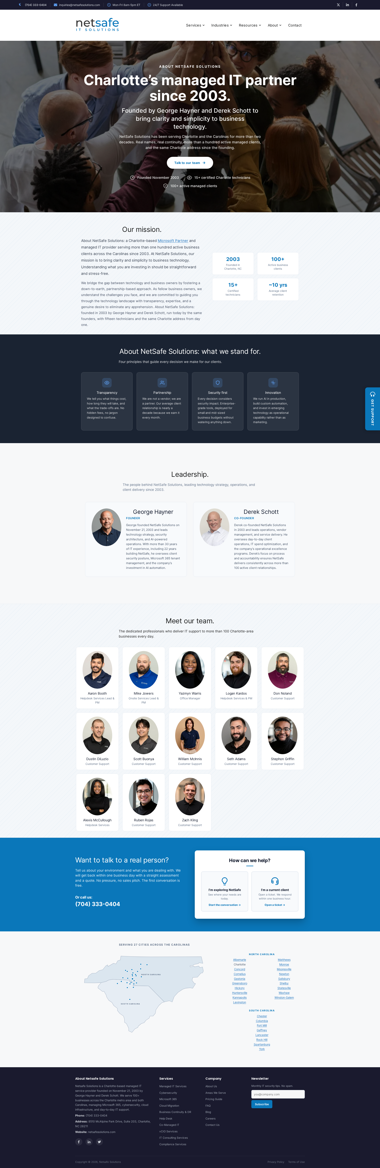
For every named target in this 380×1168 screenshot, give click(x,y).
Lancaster (262, 1035)
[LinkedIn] (89, 1141)
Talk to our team (187, 163)
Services (193, 25)
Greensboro (239, 983)
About (273, 25)
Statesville (284, 988)
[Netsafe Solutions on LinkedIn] (347, 5)
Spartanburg (262, 1044)
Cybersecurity (168, 1092)
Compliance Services (172, 1144)
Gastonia (239, 978)
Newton (284, 974)
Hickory (240, 988)
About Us (211, 1086)
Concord (239, 969)
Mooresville (284, 969)
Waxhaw (284, 992)
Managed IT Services (172, 1086)
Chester (262, 1016)
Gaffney (262, 1030)
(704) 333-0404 (36, 5)
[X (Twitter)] (99, 1141)
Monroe (284, 964)
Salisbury (284, 978)
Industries (220, 25)
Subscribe (262, 1104)
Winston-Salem (284, 997)
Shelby (284, 983)
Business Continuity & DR (175, 1112)
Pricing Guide (213, 1099)
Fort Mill (262, 1025)
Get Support (372, 412)
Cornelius (240, 974)
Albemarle (239, 959)
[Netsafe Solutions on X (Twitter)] (338, 5)
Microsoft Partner (173, 240)
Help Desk (165, 1118)
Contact (295, 25)
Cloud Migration (169, 1105)
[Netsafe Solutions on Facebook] (356, 5)
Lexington (239, 1002)
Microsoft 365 (168, 1099)
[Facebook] (78, 1141)
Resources (248, 25)
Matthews (284, 959)
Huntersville (239, 992)
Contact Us (212, 1124)
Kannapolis (240, 997)
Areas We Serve (215, 1092)
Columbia (262, 1020)
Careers (210, 1118)
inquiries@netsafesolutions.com (79, 5)
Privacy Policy (276, 1161)
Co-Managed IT (169, 1124)
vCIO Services (168, 1131)
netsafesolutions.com (101, 1132)
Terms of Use (296, 1161)
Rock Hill (261, 1039)
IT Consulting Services (173, 1137)
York (262, 1049)
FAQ (208, 1105)
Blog (208, 1112)
